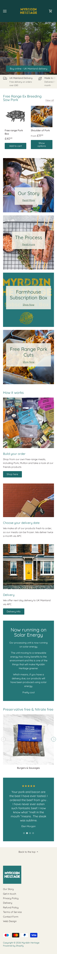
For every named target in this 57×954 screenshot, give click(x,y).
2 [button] (27, 833)
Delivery (7, 902)
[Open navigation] (5, 11)
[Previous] (3, 739)
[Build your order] (28, 423)
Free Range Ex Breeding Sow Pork (22, 98)
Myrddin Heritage (30, 942)
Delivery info (14, 611)
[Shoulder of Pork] (41, 116)
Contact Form (10, 916)
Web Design (10, 921)
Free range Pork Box (14, 132)
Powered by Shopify (13, 945)
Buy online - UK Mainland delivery (28, 68)
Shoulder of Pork (40, 130)
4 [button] (33, 833)
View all (49, 100)
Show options (42, 144)
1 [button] (24, 833)
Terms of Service (12, 911)
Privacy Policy (11, 898)
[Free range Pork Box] (15, 116)
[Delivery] (28, 566)
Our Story (8, 889)
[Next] (53, 739)
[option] (28, 806)
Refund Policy (11, 907)
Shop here (12, 474)
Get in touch (9, 893)
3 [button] (30, 833)
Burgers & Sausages (28, 767)
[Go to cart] (50, 11)
